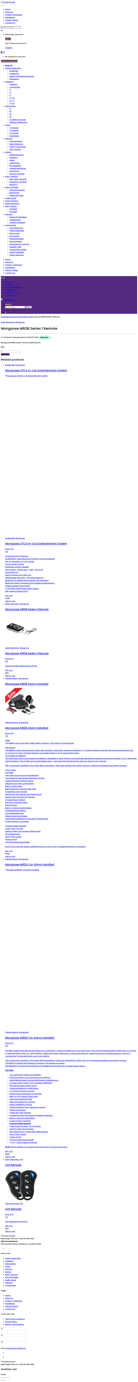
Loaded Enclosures (17, 119)
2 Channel (13, 128)
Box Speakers (15, 165)
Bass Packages (11, 187)
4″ (10, 90)
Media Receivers (16, 155)
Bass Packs (14, 193)
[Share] (6, 1377)
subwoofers (14, 163)
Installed (13, 209)
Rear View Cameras (18, 179)
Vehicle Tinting (11, 20)
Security (8, 138)
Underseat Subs (16, 195)
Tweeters (13, 84)
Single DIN (13, 71)
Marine (8, 152)
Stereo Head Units (13, 68)
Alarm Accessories (17, 147)
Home (7, 9)
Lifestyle (8, 214)
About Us (9, 12)
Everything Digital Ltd (16, 1348)
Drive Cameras (11, 201)
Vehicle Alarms (15, 141)
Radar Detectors (12, 203)
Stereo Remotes (16, 255)
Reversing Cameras (18, 182)
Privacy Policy (11, 1322)
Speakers (9, 82)
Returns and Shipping (14, 1324)
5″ (10, 92)
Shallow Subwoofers (18, 122)
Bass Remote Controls (19, 244)
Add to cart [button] (10, 601)
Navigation (14, 79)
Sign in (8, 39)
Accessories (10, 225)
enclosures (14, 171)
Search (8, 304)
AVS (21, 1159)
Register (8, 48)
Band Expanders (16, 239)
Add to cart (5, 354)
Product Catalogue (13, 15)
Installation (10, 17)
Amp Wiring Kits (16, 228)
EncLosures (14, 236)
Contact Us (10, 23)
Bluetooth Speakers (18, 217)
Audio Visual (10, 198)
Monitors (13, 184)
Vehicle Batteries (16, 230)
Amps (7, 125)
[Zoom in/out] (2, 1377)
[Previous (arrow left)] (2, 1380)
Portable (13, 211)
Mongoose (20, 322)
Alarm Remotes (16, 144)
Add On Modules (16, 252)
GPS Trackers (15, 149)
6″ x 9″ (12, 103)
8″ (10, 109)
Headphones (15, 220)
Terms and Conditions (15, 1319)
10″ (10, 111)
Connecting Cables (18, 249)
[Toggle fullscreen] (4, 1377)
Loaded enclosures (17, 168)
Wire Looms (14, 233)
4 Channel (13, 130)
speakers (13, 157)
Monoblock (14, 136)
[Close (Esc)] (8, 1377)
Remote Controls (16, 174)
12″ (10, 114)
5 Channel (13, 133)
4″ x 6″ (12, 98)
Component (14, 87)
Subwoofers (10, 106)
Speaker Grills (15, 247)
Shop (8, 317)
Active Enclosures (17, 190)
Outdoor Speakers (17, 222)
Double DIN (14, 73)
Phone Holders (15, 241)
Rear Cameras (11, 176)
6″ (10, 95)
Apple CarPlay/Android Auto (21, 76)
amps (12, 160)
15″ (10, 117)
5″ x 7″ (12, 101)
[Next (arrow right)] (4, 1380)
